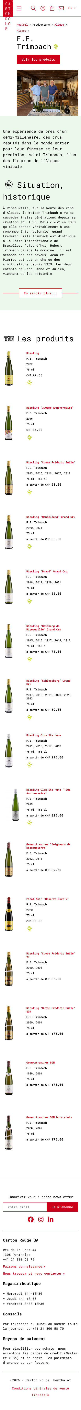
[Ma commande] (52, 8)
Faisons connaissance (22, 1266)
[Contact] (61, 8)
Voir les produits (38, 59)
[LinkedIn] (50, 1219)
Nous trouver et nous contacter (32, 1273)
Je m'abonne (62, 1207)
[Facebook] (31, 1219)
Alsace (59, 24)
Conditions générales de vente (40, 1388)
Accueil (22, 24)
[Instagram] (40, 1219)
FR (70, 8)
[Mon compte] (43, 8)
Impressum (40, 1395)
